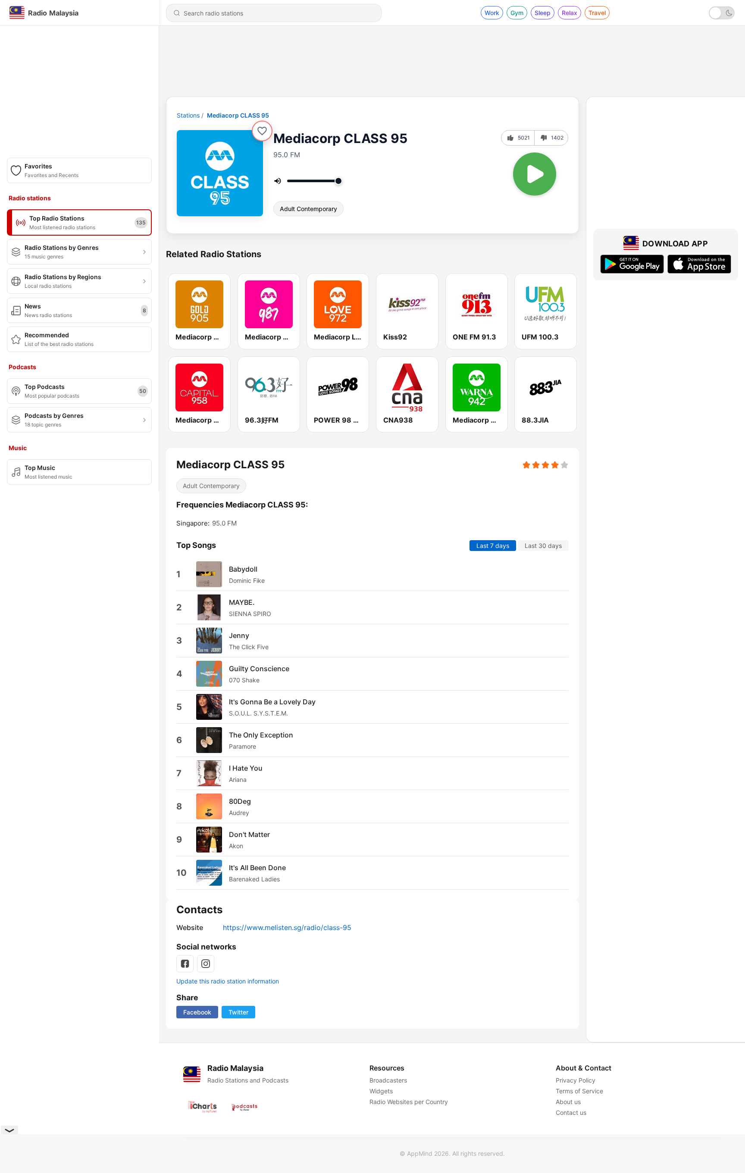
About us (568, 1101)
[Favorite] (262, 131)
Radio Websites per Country (408, 1101)
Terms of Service (579, 1091)
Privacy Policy (575, 1080)
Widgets (381, 1091)
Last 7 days (492, 545)
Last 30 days (543, 545)
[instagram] (205, 963)
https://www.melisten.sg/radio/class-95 (287, 927)
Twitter (238, 1012)
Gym (516, 12)
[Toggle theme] (722, 12)
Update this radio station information (227, 981)
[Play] (534, 174)
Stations (188, 115)
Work (492, 12)
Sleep (543, 12)
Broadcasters (388, 1080)
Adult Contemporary (308, 208)
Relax (569, 12)
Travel (597, 12)
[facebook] (185, 963)
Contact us (571, 1112)
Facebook (197, 1012)
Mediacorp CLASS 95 (238, 115)
